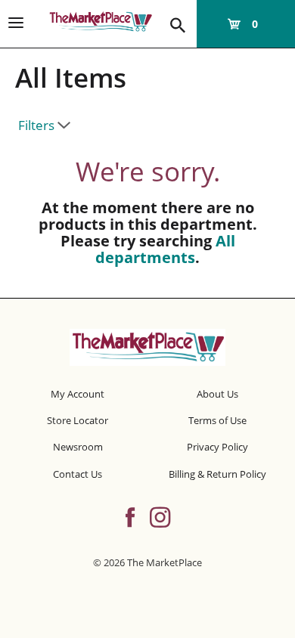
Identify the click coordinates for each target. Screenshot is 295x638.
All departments (165, 249)
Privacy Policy (217, 447)
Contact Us (77, 474)
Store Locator (77, 420)
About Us (217, 394)
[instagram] (160, 515)
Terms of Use (217, 420)
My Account (77, 394)
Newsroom (78, 447)
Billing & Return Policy (217, 474)
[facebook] (130, 515)
